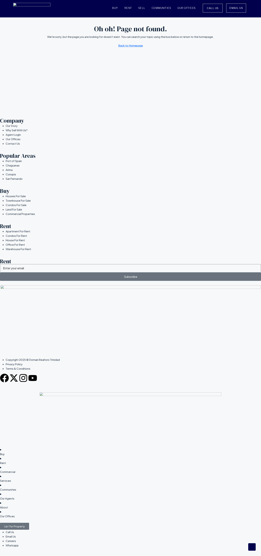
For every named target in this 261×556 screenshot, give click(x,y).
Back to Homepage (130, 45)
